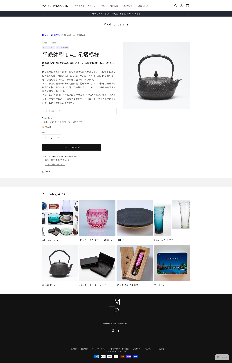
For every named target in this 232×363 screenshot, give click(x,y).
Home (45, 35)
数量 (44, 132)
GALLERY (122, 323)
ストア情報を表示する (55, 164)
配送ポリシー (137, 349)
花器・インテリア (164, 240)
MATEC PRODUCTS (119, 351)
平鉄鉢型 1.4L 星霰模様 (74, 35)
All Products (50, 240)
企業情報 (74, 349)
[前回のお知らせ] (43, 13)
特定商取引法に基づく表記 (119, 349)
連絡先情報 (84, 349)
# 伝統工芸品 (62, 47)
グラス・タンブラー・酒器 (94, 240)
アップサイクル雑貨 (128, 284)
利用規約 (161, 349)
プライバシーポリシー (99, 349)
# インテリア (48, 47)
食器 (119, 240)
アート (157, 284)
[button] (92, 5)
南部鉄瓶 (55, 35)
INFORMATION (109, 323)
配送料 (52, 122)
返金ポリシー (150, 349)
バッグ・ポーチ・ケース (93, 284)
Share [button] (47, 171)
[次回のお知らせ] (189, 13)
